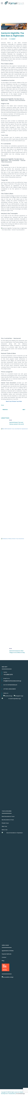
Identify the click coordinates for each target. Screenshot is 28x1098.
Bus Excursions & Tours (8, 819)
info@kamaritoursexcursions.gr (12, 681)
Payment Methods (6, 954)
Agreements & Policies (7, 950)
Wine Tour (4, 826)
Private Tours (5, 823)
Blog (4, 25)
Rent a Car (4, 829)
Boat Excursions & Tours (8, 816)
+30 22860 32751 (8, 674)
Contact (4, 957)
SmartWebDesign (20, 1093)
